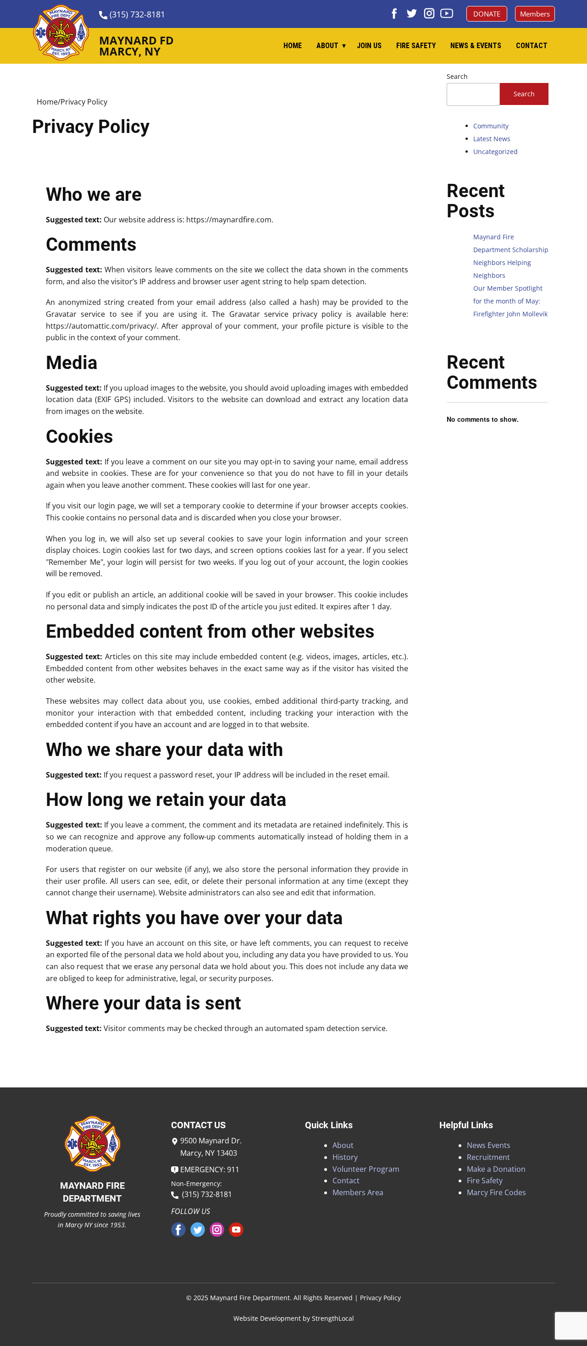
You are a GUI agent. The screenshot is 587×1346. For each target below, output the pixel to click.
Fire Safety (416, 45)
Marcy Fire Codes (496, 1192)
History (345, 1157)
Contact (532, 45)
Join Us (369, 45)
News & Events (475, 45)
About (327, 45)
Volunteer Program (365, 1169)
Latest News (491, 138)
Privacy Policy (380, 1297)
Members (535, 13)
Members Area (357, 1192)
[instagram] (429, 13)
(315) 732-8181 (205, 1194)
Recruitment (488, 1157)
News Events (488, 1145)
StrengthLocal (333, 1318)
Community (491, 125)
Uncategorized (495, 151)
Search (457, 76)
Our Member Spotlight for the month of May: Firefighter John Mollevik (510, 301)
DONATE (486, 13)
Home (292, 45)
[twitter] (411, 13)
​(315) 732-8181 (136, 14)
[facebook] (394, 13)
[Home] (60, 32)
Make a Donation (496, 1169)
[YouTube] (446, 13)
